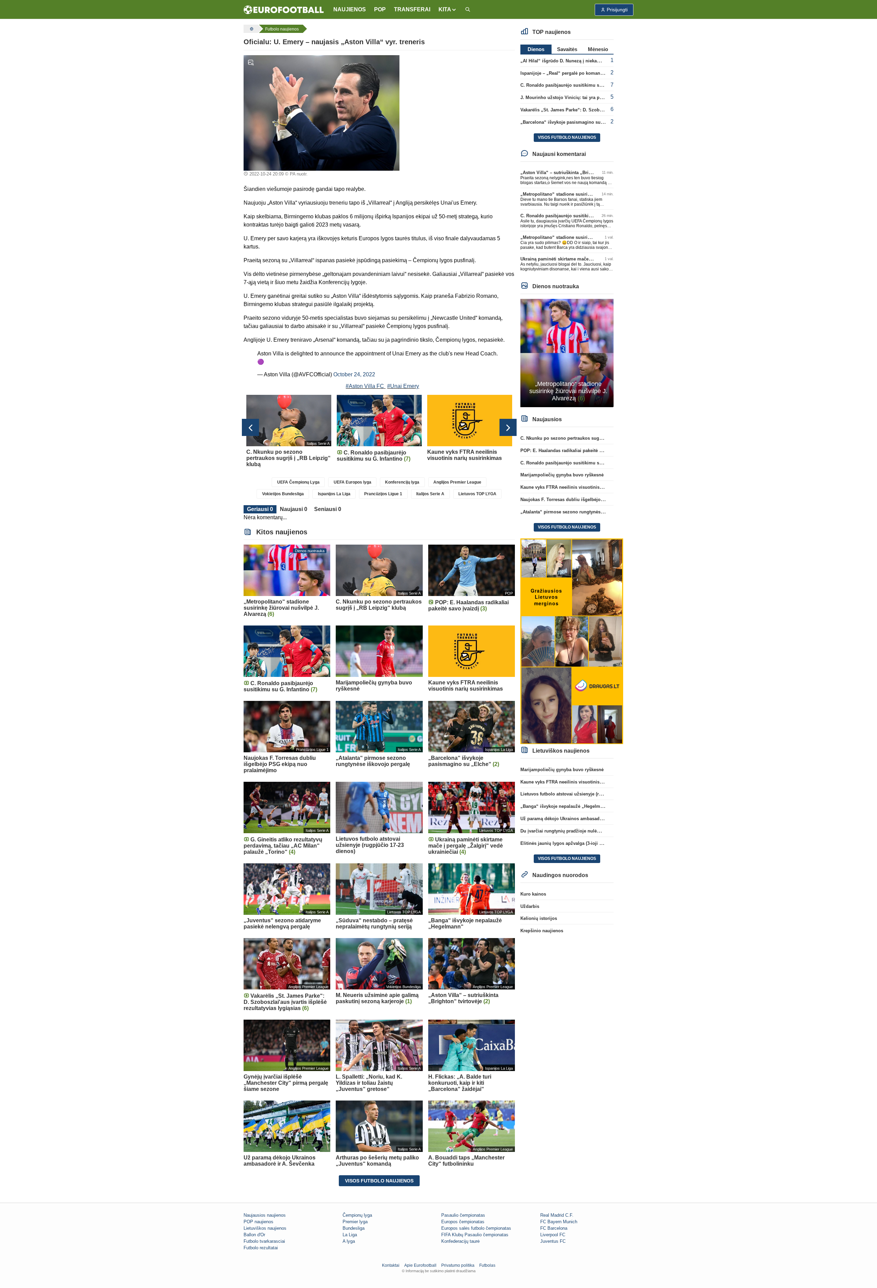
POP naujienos (258, 1221)
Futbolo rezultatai (261, 1247)
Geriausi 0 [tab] (260, 509)
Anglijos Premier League (457, 482)
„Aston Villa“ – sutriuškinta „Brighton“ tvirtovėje (572, 172)
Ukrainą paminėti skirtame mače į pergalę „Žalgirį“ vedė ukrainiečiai (593, 259)
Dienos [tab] (536, 49)
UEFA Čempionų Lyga (298, 482)
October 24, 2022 (354, 374)
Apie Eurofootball (420, 1265)
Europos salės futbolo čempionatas (476, 1228)
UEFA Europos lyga (352, 482)
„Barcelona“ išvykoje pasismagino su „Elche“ (569, 122)
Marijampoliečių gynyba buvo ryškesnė (562, 474)
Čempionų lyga (357, 1215)
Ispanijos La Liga (334, 493)
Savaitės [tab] (567, 49)
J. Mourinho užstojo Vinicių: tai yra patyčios (567, 97)
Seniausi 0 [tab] (327, 509)
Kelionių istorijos (538, 918)
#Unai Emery (403, 386)
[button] (447, 9)
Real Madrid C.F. (556, 1215)
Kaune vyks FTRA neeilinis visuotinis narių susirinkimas (580, 487)
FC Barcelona (553, 1228)
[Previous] (250, 427)
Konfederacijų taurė (460, 1241)
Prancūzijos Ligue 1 (383, 493)
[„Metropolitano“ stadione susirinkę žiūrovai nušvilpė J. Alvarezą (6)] (567, 352)
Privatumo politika (457, 1265)
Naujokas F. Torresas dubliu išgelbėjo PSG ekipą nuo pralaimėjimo (591, 499)
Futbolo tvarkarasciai (264, 1241)
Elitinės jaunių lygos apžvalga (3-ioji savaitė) (567, 843)
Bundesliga (354, 1228)
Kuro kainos (533, 894)
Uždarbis (529, 906)
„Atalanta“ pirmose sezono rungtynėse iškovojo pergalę (580, 511)
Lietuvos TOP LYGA (477, 493)
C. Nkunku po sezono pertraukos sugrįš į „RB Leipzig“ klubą (585, 438)
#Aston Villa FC (365, 386)
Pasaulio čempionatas (463, 1215)
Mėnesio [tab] (598, 49)
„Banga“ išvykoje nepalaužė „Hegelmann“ (565, 806)
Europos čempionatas (462, 1221)
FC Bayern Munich (558, 1221)
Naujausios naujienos (265, 1215)
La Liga (350, 1234)
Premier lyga (355, 1221)
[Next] (508, 427)
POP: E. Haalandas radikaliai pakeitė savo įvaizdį (572, 450)
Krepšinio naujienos (541, 930)
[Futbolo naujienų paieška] (467, 10)
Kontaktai (390, 1265)
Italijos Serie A (430, 493)
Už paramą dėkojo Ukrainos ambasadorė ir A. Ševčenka (579, 818)
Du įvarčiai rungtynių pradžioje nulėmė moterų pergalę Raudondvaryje (595, 831)
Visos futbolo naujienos (379, 1180)
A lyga (349, 1241)
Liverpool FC (552, 1234)
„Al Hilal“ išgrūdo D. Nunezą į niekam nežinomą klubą (578, 60)
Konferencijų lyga (402, 482)
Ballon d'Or (254, 1234)
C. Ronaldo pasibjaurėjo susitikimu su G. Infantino (574, 85)
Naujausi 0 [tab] (293, 509)
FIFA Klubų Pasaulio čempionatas (474, 1234)
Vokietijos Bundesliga (283, 493)
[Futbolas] (251, 29)
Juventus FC (553, 1241)
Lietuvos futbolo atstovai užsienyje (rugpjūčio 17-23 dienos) (583, 794)
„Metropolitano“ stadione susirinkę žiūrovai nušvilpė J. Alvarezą (589, 194)
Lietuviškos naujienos (265, 1228)
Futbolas (487, 1265)
